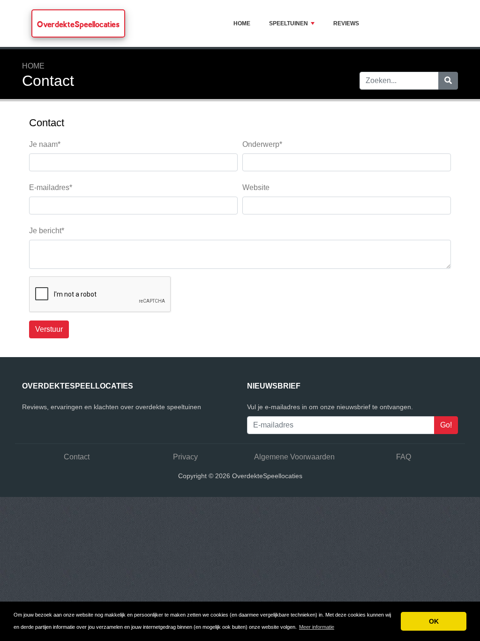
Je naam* (44, 144)
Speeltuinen (288, 23)
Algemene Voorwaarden (294, 457)
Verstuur (49, 329)
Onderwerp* (262, 144)
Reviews (346, 23)
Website (256, 187)
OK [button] (434, 621)
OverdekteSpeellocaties (78, 24)
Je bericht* (46, 231)
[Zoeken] (448, 81)
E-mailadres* (50, 187)
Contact (77, 457)
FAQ (403, 457)
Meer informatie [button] (316, 627)
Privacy (185, 457)
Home (241, 23)
